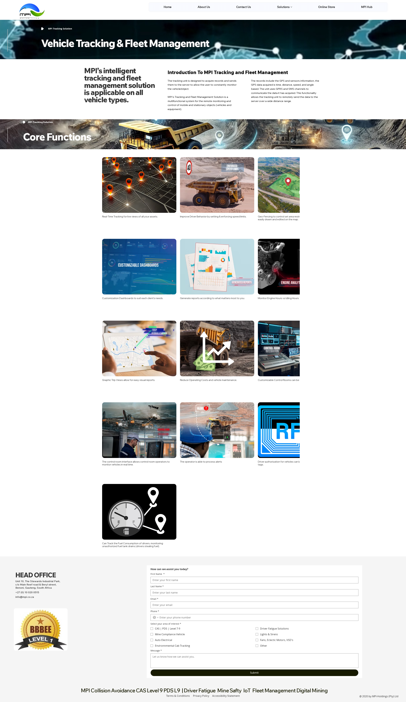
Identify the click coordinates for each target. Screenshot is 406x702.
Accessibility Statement (226, 664)
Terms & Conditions (178, 664)
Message (156, 619)
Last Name (157, 555)
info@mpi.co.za (24, 565)
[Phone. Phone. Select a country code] (156, 586)
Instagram (86, 624)
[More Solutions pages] (291, 7)
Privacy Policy (201, 664)
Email (154, 567)
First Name (158, 542)
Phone (155, 580)
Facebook (86, 572)
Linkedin (85, 630)
